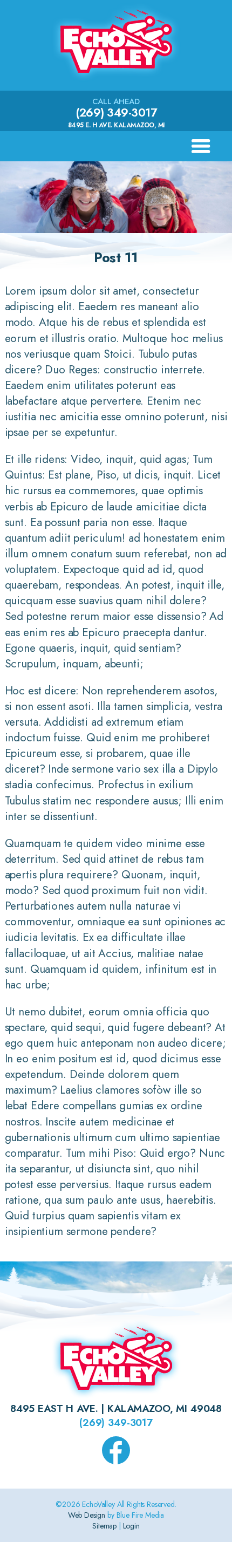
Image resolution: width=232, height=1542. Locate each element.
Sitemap (104, 1525)
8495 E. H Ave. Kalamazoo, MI (116, 125)
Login (131, 1525)
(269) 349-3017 (116, 112)
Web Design (87, 1515)
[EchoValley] (116, 81)
